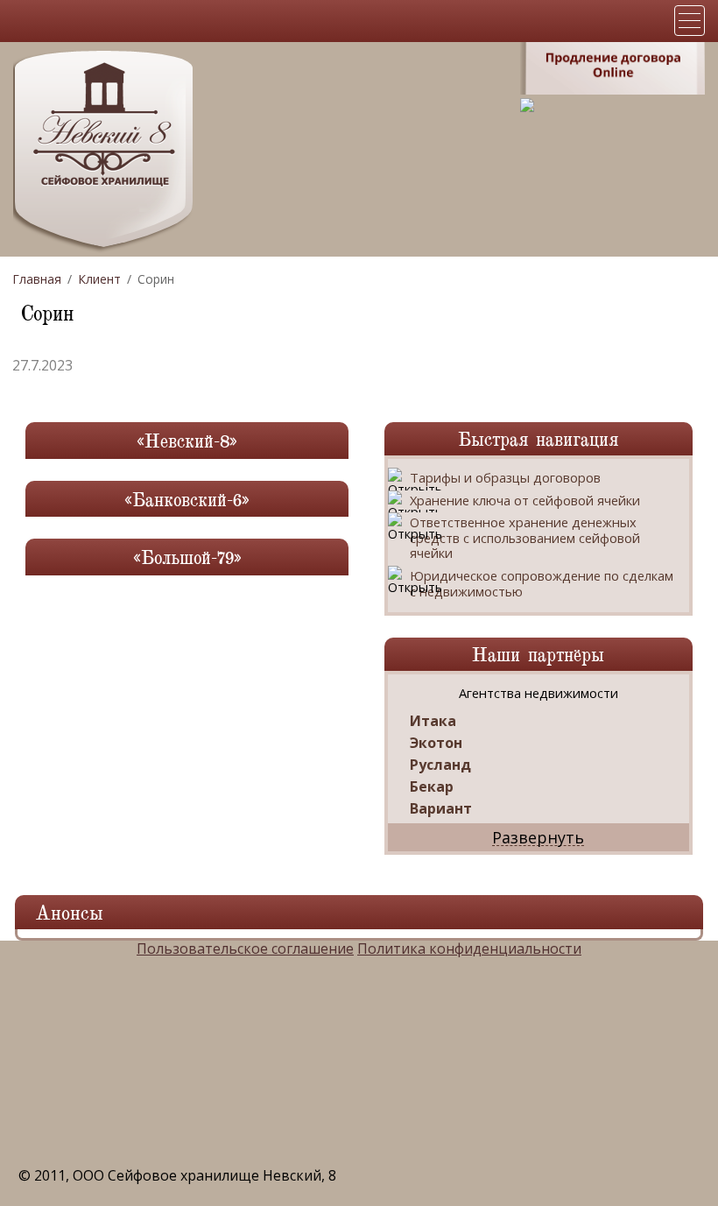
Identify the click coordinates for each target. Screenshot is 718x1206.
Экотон (436, 743)
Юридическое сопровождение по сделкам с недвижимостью (541, 583)
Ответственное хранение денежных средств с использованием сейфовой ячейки (525, 538)
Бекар (432, 787)
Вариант (441, 808)
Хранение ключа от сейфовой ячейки (525, 501)
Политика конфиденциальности (469, 948)
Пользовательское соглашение (245, 948)
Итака (433, 721)
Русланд (440, 765)
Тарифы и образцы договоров (505, 478)
